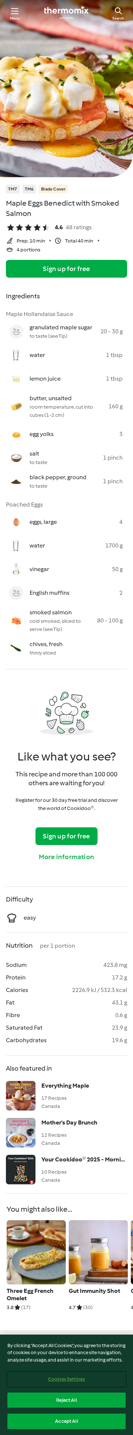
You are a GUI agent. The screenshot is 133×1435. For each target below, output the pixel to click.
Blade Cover (53, 189)
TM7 (12, 189)
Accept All (66, 1421)
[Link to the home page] (66, 13)
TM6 (29, 189)
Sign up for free (66, 269)
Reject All (66, 1400)
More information (66, 857)
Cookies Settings (66, 1379)
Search (118, 18)
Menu (15, 18)
